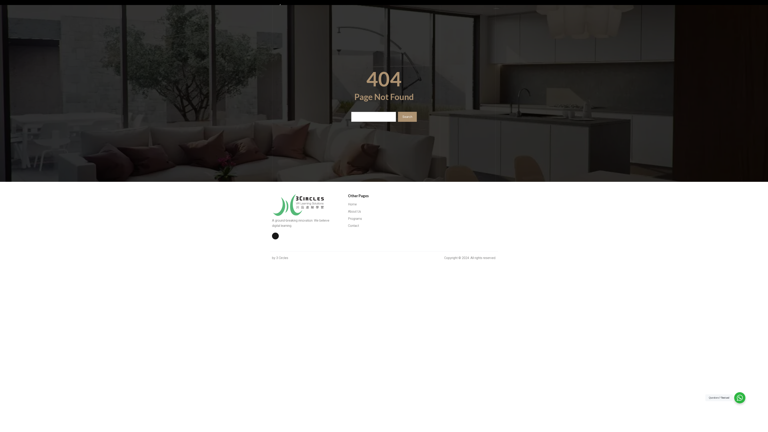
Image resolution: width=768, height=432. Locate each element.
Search (407, 117)
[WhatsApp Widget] (739, 397)
